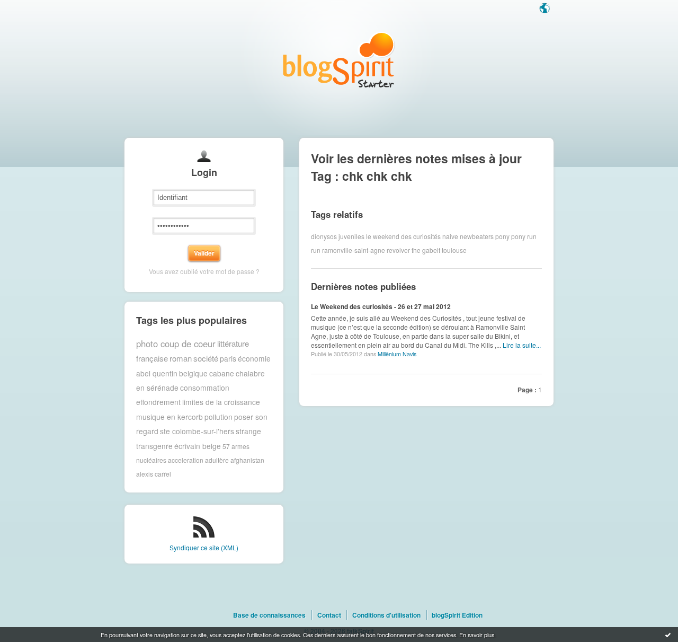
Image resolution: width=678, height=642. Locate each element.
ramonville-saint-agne (353, 249)
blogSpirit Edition (457, 615)
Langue (545, 9)
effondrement (158, 402)
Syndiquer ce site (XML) (204, 547)
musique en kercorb (169, 416)
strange (248, 431)
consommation (204, 387)
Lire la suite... (522, 344)
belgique (193, 373)
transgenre (154, 446)
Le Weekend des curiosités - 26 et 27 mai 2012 (381, 306)
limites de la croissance (221, 402)
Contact (329, 615)
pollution (218, 416)
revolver (398, 249)
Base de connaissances (269, 615)
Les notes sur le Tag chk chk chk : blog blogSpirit (339, 59)
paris (228, 358)
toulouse (454, 249)
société (205, 358)
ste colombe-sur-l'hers (197, 431)
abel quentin (156, 373)
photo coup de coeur (176, 343)
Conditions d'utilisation (386, 615)
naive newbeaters (468, 236)
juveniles (351, 236)
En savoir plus (476, 634)
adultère (217, 459)
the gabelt (426, 249)
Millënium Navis (397, 354)
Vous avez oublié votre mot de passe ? (204, 271)
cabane (221, 373)
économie (254, 358)
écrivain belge (197, 446)
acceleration (185, 459)
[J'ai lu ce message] (668, 634)
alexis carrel (153, 473)
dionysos (324, 236)
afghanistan (247, 459)
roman (181, 358)
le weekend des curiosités (403, 236)
